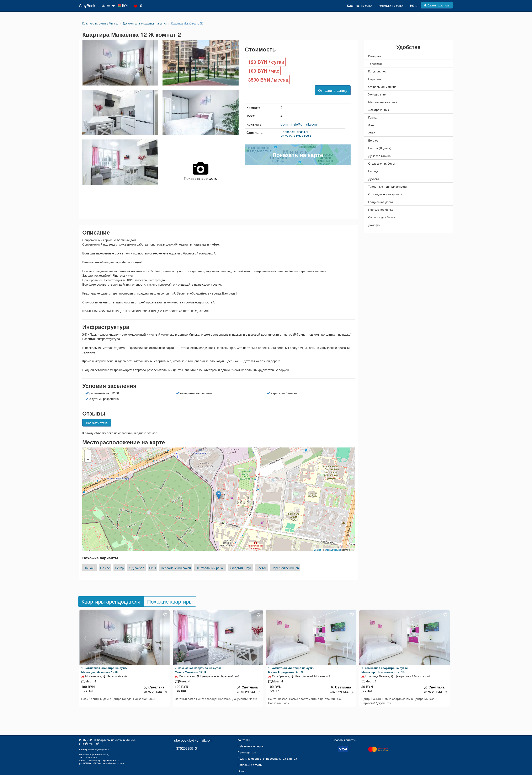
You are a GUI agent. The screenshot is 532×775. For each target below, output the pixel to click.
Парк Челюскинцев (285, 568)
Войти (413, 5)
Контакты (244, 740)
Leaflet (317, 549)
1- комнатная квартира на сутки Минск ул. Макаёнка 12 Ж (104, 670)
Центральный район (210, 568)
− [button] (88, 459)
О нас (241, 771)
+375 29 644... (153, 692)
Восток (261, 568)
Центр (119, 568)
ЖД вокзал (136, 568)
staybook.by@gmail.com (193, 740)
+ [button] (88, 453)
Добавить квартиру (436, 5)
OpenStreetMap (333, 549)
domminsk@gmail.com (299, 124)
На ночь (89, 568)
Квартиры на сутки (359, 5)
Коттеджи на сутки (390, 5)
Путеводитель (247, 752)
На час (105, 568)
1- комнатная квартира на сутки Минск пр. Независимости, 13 (384, 670)
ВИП (152, 568)
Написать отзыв (96, 423)
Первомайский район (176, 568)
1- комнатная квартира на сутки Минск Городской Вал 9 (291, 670)
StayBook (87, 5)
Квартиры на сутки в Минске (116, 740)
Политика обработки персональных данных (267, 758)
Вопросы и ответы (250, 765)
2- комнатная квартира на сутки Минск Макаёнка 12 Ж (198, 670)
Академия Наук (240, 568)
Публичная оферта (251, 746)
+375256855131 (186, 748)
